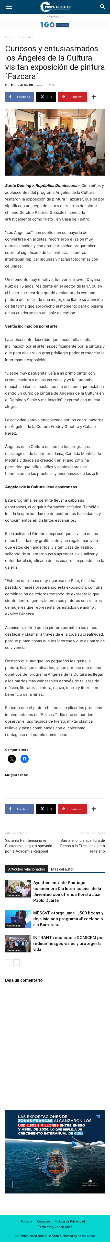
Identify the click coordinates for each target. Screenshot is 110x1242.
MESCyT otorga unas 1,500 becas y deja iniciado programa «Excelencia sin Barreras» (68, 918)
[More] (93, 97)
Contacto (43, 1221)
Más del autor (62, 869)
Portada (26, 1221)
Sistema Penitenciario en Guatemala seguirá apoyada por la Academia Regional (28, 846)
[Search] (103, 7)
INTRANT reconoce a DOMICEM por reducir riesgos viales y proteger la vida (68, 943)
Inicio (9, 37)
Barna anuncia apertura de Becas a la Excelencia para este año (82, 846)
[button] (9, 7)
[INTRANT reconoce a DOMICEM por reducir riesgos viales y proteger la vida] (18, 943)
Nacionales (25, 37)
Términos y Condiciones (55, 1227)
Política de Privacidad (70, 1221)
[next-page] (16, 962)
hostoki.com (86, 1236)
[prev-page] (8, 962)
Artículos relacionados (26, 869)
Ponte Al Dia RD (22, 85)
